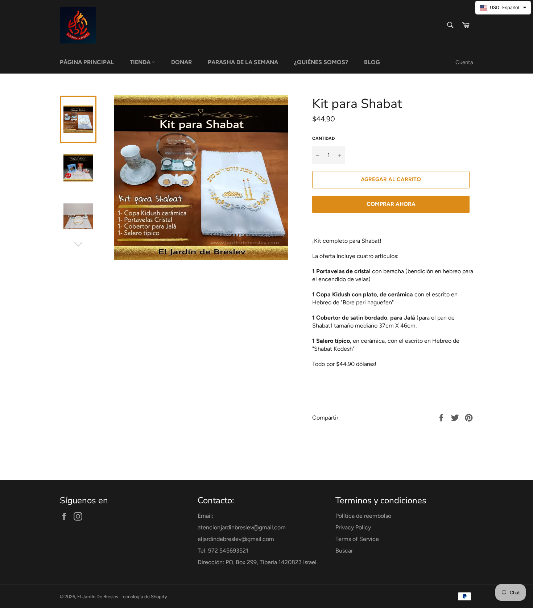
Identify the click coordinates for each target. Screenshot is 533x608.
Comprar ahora (391, 204)
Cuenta (464, 62)
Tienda (141, 62)
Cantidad (323, 138)
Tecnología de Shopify (144, 596)
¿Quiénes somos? (321, 62)
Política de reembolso (363, 515)
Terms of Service (357, 539)
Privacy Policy (353, 527)
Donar (181, 62)
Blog (372, 62)
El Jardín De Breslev (98, 596)
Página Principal (87, 62)
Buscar (344, 550)
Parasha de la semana (243, 62)
